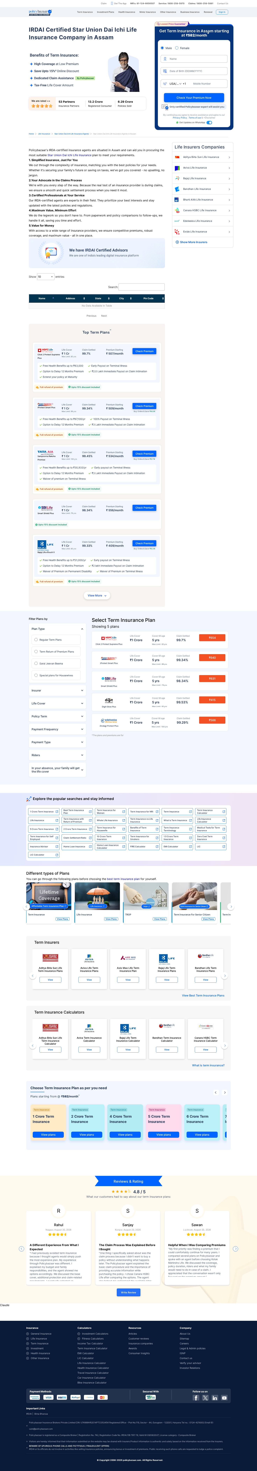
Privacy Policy (180, 117)
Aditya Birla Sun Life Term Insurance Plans (50, 969)
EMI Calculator (171, 846)
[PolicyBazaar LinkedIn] (215, 1397)
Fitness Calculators (92, 1338)
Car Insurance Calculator (91, 1377)
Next (104, 315)
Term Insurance (171, 811)
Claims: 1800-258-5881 (200, 3)
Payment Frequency (45, 729)
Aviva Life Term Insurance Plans (89, 969)
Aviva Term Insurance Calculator (89, 1039)
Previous (91, 315)
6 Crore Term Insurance (197, 1119)
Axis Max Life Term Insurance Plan (128, 969)
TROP (128, 914)
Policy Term (39, 716)
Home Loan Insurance (74, 846)
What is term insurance (207, 1065)
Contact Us (222, 3)
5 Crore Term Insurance (42, 829)
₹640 (212, 657)
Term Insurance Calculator (205, 811)
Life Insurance (44, 134)
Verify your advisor (190, 1362)
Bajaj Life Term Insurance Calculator (128, 1039)
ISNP (182, 1353)
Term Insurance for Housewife (106, 829)
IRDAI (29, 1413)
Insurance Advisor (39, 846)
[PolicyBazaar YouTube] (224, 1397)
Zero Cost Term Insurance (205, 837)
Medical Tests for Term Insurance (208, 829)
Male (169, 48)
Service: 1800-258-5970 (171, 3)
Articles (132, 1333)
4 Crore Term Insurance (121, 1119)
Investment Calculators (95, 1333)
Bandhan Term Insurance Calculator (166, 1039)
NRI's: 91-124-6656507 (142, 3)
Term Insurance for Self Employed (41, 837)
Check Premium (144, 351)
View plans (48, 1134)
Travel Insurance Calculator (93, 1372)
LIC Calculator (37, 854)
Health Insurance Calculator (93, 1367)
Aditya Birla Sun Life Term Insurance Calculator (50, 1039)
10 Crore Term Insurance (104, 837)
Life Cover (38, 703)
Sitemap (184, 1338)
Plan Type (38, 629)
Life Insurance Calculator (204, 820)
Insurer (36, 690)
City (121, 298)
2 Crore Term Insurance (75, 829)
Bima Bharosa (41, 1413)
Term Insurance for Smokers (139, 837)
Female (184, 48)
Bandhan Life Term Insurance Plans (205, 969)
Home (31, 134)
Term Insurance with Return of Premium (73, 820)
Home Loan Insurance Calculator (108, 846)
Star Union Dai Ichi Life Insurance (69, 155)
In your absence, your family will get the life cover (56, 769)
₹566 (212, 720)
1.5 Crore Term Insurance (171, 837)
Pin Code (149, 298)
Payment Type (41, 742)
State (98, 298)
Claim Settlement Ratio (74, 837)
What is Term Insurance (175, 820)
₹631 (212, 678)
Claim (103, 3)
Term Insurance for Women (106, 811)
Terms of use (195, 117)
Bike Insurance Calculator (91, 1382)
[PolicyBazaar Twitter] (205, 1397)
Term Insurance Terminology (171, 829)
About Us (185, 1333)
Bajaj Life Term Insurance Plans (167, 969)
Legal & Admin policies (192, 1348)
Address (70, 298)
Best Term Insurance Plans (206, 995)
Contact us (186, 1358)
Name (42, 298)
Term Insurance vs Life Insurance (141, 820)
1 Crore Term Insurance (41, 811)
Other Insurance (40, 1358)
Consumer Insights (139, 1353)
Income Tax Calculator (90, 1343)
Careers (184, 1343)
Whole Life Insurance (107, 820)
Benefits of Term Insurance (138, 829)
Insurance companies (140, 1343)
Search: (113, 287)
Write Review (128, 1292)
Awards (132, 1348)
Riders (36, 755)
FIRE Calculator (137, 846)
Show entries (46, 276)
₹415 (212, 700)
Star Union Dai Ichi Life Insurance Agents (71, 134)
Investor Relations (190, 1367)
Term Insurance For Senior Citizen (192, 914)
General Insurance (41, 1333)
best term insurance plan (123, 879)
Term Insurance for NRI (141, 811)
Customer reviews (138, 1338)
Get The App (120, 3)
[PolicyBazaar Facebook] (196, 1397)
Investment (37, 1348)
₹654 (212, 637)
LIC (198, 846)
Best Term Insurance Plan (73, 811)
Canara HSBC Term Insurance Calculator (205, 1039)
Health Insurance (40, 1353)
